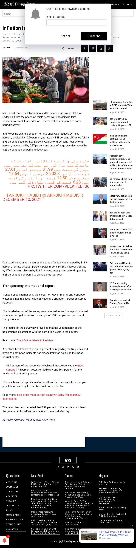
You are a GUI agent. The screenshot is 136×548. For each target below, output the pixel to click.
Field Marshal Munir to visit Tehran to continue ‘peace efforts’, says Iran (44, 522)
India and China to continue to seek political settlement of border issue (45, 493)
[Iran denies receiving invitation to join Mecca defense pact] (100, 216)
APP (8, 47)
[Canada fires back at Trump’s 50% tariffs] (100, 303)
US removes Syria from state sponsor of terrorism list (121, 182)
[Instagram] (63, 467)
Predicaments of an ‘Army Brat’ (112, 508)
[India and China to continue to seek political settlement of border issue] (100, 139)
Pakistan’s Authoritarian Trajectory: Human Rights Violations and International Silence (78, 515)
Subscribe (94, 36)
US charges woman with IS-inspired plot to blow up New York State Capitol (45, 531)
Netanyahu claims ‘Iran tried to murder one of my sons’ (121, 232)
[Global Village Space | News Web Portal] (20, 4)
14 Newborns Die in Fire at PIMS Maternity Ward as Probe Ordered (121, 105)
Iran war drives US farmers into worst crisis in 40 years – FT (120, 122)
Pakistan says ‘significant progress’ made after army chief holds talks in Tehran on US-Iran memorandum (121, 162)
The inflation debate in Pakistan (34, 340)
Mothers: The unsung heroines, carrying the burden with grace (110, 490)
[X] (92, 48)
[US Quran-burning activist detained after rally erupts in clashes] (100, 286)
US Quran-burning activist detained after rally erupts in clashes (120, 286)
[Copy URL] (109, 48)
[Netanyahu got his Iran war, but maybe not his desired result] (100, 199)
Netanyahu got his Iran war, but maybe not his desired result (121, 199)
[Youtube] (78, 467)
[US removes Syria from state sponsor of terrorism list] (100, 182)
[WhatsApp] (100, 48)
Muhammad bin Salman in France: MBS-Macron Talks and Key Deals (121, 249)
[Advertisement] (45, 233)
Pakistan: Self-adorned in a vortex (112, 483)
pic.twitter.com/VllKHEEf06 (58, 186)
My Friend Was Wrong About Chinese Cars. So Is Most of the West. (78, 495)
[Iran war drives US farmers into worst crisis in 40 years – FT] (100, 121)
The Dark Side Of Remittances (74, 523)
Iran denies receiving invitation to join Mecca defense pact (121, 216)
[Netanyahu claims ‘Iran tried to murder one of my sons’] (100, 233)
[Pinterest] (68, 467)
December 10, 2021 (21, 199)
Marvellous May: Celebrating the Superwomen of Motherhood (107, 500)
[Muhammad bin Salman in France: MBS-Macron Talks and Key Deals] (100, 250)
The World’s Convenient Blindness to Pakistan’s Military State (77, 531)
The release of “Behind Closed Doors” (111, 521)
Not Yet (65, 36)
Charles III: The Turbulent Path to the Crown (112, 515)
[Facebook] (84, 48)
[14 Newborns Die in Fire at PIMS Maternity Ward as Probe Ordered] (100, 105)
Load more (112, 315)
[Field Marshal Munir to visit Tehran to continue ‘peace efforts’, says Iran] (100, 266)
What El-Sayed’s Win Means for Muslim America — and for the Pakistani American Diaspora (79, 504)
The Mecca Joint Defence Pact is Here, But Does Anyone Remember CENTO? (78, 485)
